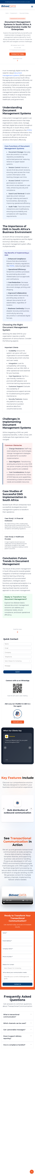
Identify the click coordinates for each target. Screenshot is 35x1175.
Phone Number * (8, 956)
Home (7, 13)
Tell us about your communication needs (15, 972)
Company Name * (8, 948)
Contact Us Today (17, 54)
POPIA (29, 130)
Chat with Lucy (17, 722)
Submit (17, 672)
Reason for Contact (8, 964)
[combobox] (17, 661)
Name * (5, 933)
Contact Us (17, 984)
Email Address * (7, 941)
